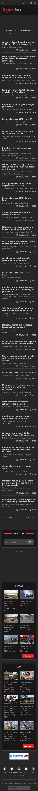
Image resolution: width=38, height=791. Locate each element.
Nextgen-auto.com (14, 783)
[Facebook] (20, 3)
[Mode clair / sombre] (3, 3)
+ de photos (28, 656)
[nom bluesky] (23, 3)
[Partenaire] (19, 756)
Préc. (10, 518)
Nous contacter (19, 776)
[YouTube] (31, 3)
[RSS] (35, 3)
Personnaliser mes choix (19, 788)
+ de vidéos (28, 746)
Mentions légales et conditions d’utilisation (19, 772)
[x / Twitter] (27, 3)
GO (30, 542)
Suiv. (28, 518)
